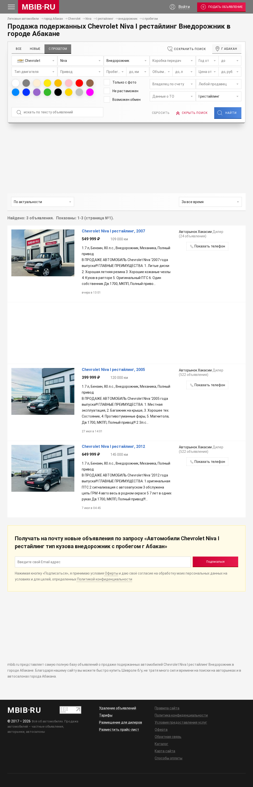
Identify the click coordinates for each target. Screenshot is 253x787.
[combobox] (34, 61)
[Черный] (58, 92)
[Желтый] (47, 83)
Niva (88, 18)
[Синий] (26, 92)
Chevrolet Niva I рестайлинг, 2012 (113, 447)
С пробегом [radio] (58, 49)
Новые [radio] (35, 49)
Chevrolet (74, 18)
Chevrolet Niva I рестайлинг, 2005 (113, 370)
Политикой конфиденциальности (104, 579)
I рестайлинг (104, 18)
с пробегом (150, 18)
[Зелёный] (47, 92)
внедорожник (127, 18)
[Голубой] (16, 92)
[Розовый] (69, 83)
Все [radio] (18, 49)
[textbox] (34, 61)
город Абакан (53, 18)
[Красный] (79, 83)
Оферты (111, 573)
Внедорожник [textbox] (117, 61)
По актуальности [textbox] (28, 202)
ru (38, 6)
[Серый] (26, 83)
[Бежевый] (37, 83)
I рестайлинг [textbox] (209, 96)
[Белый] (16, 83)
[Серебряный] (79, 92)
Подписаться (215, 561)
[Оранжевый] (58, 83)
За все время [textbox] (193, 202)
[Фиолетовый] (37, 92)
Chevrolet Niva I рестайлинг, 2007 (113, 231)
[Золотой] (69, 92)
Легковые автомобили (23, 18)
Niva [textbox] (63, 61)
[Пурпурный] (90, 92)
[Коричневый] (90, 83)
